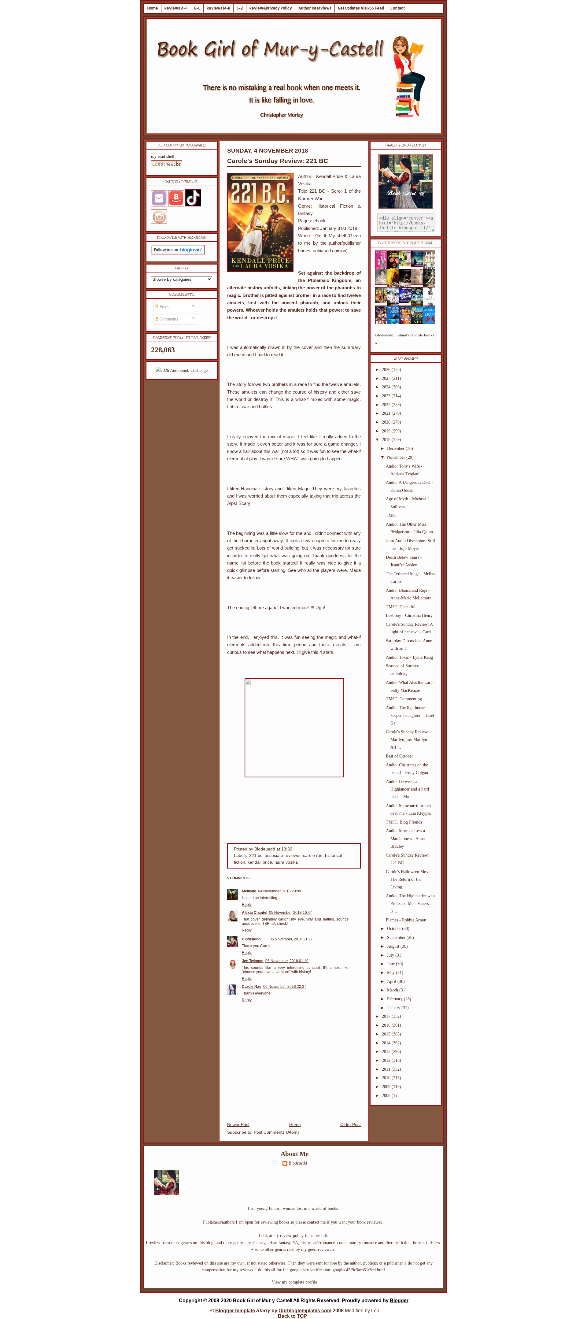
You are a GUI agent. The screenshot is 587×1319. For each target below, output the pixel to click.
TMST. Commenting (404, 699)
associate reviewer (283, 855)
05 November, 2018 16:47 (290, 912)
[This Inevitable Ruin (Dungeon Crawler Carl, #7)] (383, 301)
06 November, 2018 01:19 (286, 961)
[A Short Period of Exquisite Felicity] (383, 283)
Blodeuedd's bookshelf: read (405, 243)
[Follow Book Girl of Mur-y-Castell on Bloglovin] (178, 253)
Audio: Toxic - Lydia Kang (409, 657)
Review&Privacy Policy (270, 8)
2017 (387, 1016)
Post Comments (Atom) (276, 1132)
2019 (387, 431)
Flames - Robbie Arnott (406, 920)
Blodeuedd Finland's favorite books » (404, 339)
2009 (387, 1086)
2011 (387, 1069)
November (396, 457)
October (394, 928)
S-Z (240, 8)
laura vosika (286, 862)
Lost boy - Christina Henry (409, 615)
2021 (387, 413)
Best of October (399, 756)
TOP (302, 1316)
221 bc (255, 855)
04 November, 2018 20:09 (279, 891)
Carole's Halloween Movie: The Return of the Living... (409, 879)
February (395, 999)
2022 (387, 404)
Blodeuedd (251, 939)
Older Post (350, 1124)
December (396, 448)
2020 (387, 422)
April (392, 981)
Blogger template (235, 1310)
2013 (387, 1051)
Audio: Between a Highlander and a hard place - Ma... (407, 789)
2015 (387, 1034)
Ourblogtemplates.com (305, 1310)
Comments (168, 319)
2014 (387, 1043)
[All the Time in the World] (407, 301)
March (393, 990)
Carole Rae (251, 986)
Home (152, 8)
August (394, 946)
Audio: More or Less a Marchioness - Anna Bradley (405, 838)
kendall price (260, 862)
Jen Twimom (253, 961)
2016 (387, 1025)
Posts (163, 307)
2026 (387, 369)
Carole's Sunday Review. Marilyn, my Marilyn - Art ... (408, 740)
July (391, 955)
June (391, 963)
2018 (387, 439)
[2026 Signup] (182, 370)
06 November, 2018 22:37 (284, 986)
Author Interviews (314, 8)
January (394, 1008)
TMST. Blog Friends (404, 822)
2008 (387, 1095)
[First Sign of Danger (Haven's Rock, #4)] (419, 265)
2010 (387, 1078)
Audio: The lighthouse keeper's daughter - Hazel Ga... (410, 715)
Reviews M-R (218, 8)
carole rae (313, 855)
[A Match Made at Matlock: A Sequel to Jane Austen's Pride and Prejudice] (419, 283)
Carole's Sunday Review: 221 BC (277, 160)
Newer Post (238, 1124)
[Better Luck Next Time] (407, 265)
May (391, 972)
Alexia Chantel (254, 912)
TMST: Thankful (400, 607)
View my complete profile (294, 1282)
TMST (391, 515)
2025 (387, 378)
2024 (387, 387)
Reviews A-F (176, 8)
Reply (247, 904)
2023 (387, 396)
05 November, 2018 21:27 (291, 939)
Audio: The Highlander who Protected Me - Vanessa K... (410, 903)
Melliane (249, 891)
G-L (197, 8)
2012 (387, 1060)
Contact (397, 8)
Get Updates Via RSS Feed (361, 8)
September (397, 937)
